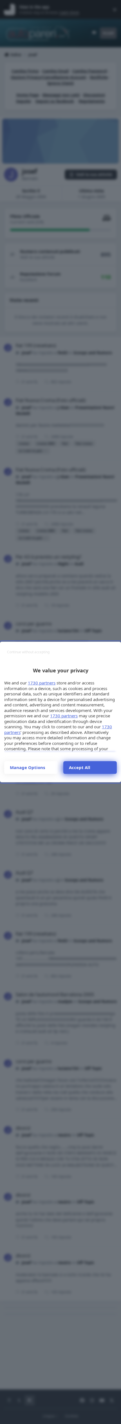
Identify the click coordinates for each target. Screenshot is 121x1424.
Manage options (27, 767)
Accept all (79, 767)
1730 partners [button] (41, 683)
